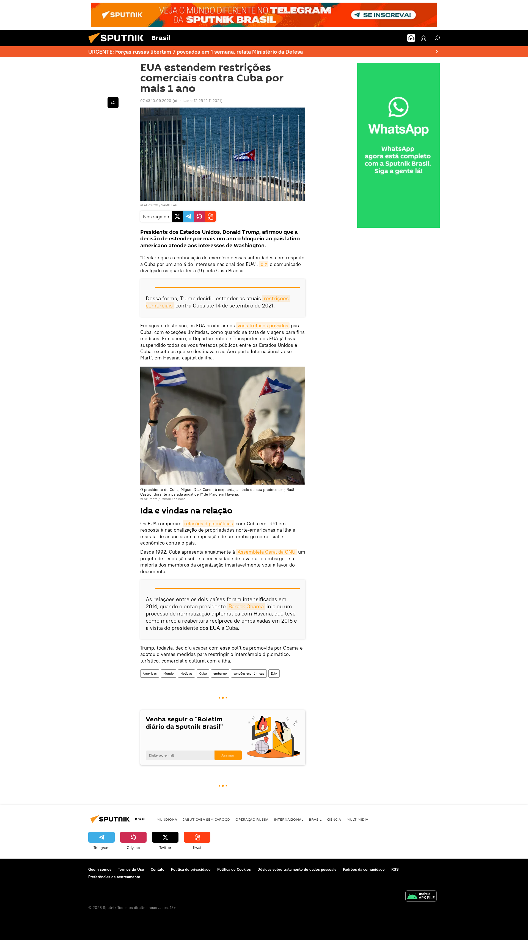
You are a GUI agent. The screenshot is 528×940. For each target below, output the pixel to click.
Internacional (288, 819)
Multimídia (357, 819)
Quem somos (99, 869)
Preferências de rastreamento (114, 876)
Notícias (186, 673)
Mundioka (166, 819)
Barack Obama (246, 606)
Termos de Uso (131, 869)
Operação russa (251, 819)
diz (264, 264)
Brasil (315, 819)
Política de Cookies (234, 869)
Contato (157, 869)
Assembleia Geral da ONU (266, 552)
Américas (150, 673)
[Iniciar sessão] (423, 37)
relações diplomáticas (208, 523)
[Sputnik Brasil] (118, 44)
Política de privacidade (191, 869)
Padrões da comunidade (364, 869)
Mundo (168, 673)
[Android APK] (421, 896)
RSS (395, 869)
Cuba (203, 673)
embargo (220, 673)
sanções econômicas (248, 673)
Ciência (334, 819)
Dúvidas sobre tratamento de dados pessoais (296, 869)
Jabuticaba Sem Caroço (206, 819)
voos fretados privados (263, 325)
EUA (274, 673)
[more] (113, 102)
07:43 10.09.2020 (155, 100)
